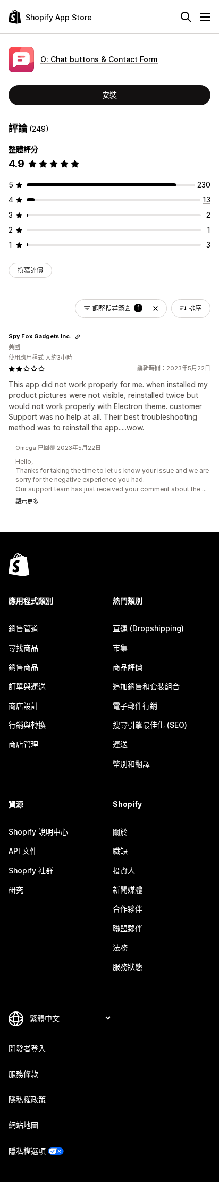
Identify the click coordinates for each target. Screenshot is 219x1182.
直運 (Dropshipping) (148, 628)
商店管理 (23, 744)
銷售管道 (23, 628)
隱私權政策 (27, 1099)
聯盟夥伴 (127, 928)
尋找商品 (23, 647)
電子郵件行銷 (135, 705)
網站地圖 (23, 1124)
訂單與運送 (27, 686)
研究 (16, 889)
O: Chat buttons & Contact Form (99, 59)
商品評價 (127, 666)
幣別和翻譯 (131, 763)
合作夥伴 (127, 908)
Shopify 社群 (31, 870)
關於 (120, 831)
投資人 (124, 870)
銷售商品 (23, 666)
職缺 (120, 850)
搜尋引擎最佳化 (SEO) (150, 724)
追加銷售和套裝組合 (146, 686)
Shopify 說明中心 (38, 831)
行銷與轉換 (27, 724)
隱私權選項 (27, 1150)
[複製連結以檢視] (77, 337)
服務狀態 (127, 966)
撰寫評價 (30, 270)
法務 (120, 947)
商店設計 (23, 705)
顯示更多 (27, 501)
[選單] (205, 17)
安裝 (109, 94)
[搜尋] (186, 17)
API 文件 (23, 850)
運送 (120, 744)
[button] (155, 308)
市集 (120, 647)
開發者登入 (27, 1048)
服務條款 (23, 1073)
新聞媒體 (127, 889)
